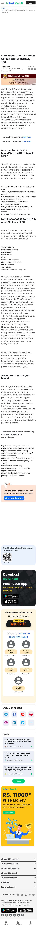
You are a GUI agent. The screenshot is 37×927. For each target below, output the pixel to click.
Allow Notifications (14, 498)
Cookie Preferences (22, 905)
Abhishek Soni (18, 692)
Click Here (26, 137)
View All (18, 781)
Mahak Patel (11, 674)
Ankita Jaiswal (26, 656)
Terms (11, 905)
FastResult (6, 67)
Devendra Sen (26, 674)
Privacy (4, 905)
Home (3, 8)
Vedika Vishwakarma (11, 656)
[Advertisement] (18, 32)
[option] (18, 664)
